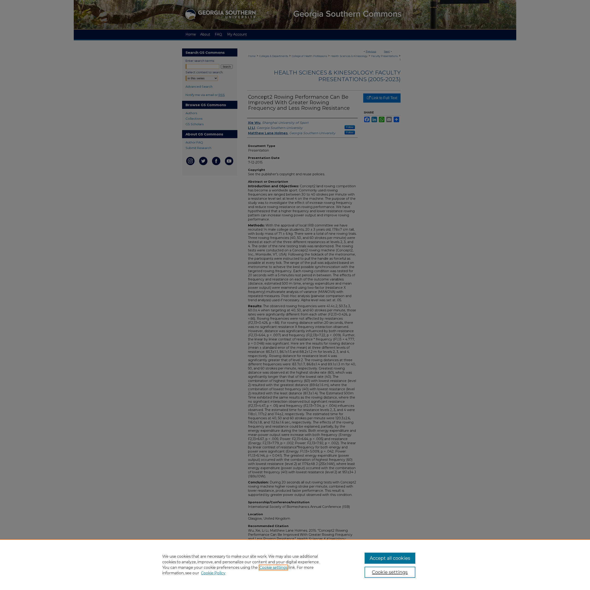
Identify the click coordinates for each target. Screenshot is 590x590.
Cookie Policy (213, 573)
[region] (295, 564)
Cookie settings (273, 567)
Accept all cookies (390, 558)
